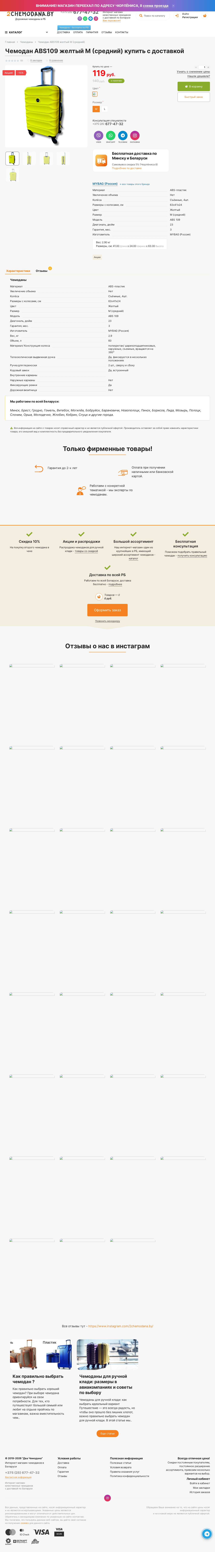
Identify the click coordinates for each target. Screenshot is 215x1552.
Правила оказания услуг (125, 1471)
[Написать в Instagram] (96, 19)
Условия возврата (120, 1467)
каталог (133, 558)
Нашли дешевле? (198, 76)
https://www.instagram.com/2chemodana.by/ (120, 1326)
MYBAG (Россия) (105, 183)
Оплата (78, 32)
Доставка (64, 31)
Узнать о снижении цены (193, 71)
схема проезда (155, 6)
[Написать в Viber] (79, 19)
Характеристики (18, 271)
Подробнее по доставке (127, 168)
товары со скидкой (86, 551)
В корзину (196, 86)
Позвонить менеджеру (107, 621)
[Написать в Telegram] (90, 19)
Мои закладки (201, 1487)
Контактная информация (18, 1477)
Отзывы (106, 32)
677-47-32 (79, 12)
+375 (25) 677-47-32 (22, 1473)
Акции (97, 257)
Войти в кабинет (200, 1483)
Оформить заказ (107, 610)
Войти (185, 13)
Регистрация (190, 17)
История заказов (200, 1492)
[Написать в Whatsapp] (85, 19)
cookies (25, 1523)
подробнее (115, 584)
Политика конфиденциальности (129, 1476)
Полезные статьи (120, 1462)
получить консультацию (192, 555)
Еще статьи (108, 1433)
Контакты (121, 32)
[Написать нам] (207, 1534)
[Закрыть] (173, 6)
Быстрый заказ (194, 96)
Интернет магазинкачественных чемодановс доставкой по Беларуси (117, 15)
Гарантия (92, 32)
